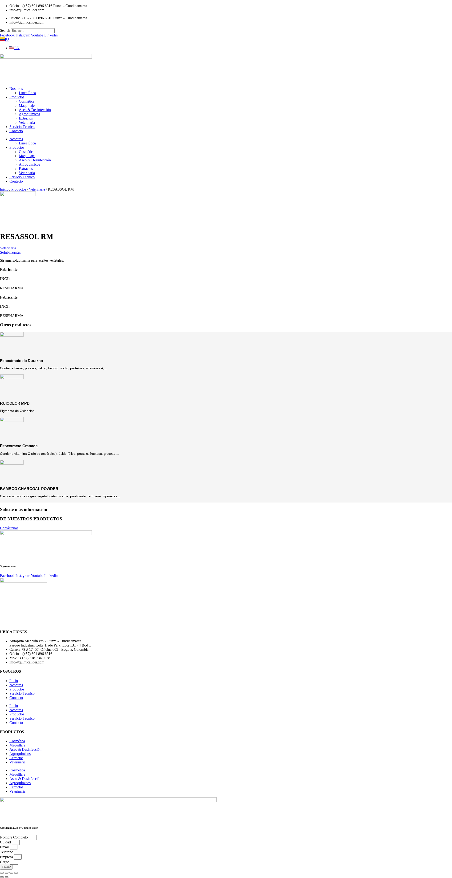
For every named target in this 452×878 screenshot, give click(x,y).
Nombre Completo (14, 837)
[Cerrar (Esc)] (16, 873)
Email (5, 847)
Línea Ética (27, 93)
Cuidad (6, 842)
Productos (16, 97)
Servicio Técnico (22, 127)
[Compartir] (11, 873)
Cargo (5, 862)
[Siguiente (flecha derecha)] (6, 877)
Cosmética (26, 101)
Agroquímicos (29, 114)
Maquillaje (27, 106)
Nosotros (16, 89)
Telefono (7, 852)
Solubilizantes (10, 252)
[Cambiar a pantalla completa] (6, 873)
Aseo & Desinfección (35, 110)
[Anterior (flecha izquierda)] (2, 877)
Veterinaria (27, 122)
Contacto (16, 131)
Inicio (4, 189)
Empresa (7, 857)
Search (5, 30)
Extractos (26, 118)
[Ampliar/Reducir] (2, 873)
